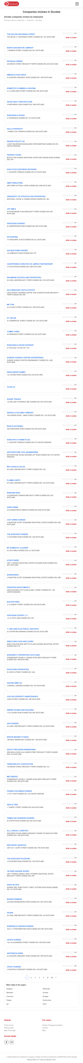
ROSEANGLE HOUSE (16, 115)
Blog (43, 1030)
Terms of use (8, 1025)
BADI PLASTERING (15, 426)
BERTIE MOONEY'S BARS (18, 737)
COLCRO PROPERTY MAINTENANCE (22, 696)
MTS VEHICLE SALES (16, 466)
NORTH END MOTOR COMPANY (20, 47)
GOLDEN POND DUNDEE (17, 250)
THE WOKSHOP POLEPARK (18, 858)
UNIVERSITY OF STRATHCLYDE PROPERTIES (26, 196)
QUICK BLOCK (13, 884)
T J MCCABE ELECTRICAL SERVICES (23, 629)
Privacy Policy (32, 1059)
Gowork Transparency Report (52, 1025)
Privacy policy (9, 1028)
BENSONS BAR (13, 492)
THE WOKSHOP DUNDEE (17, 534)
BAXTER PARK (13, 602)
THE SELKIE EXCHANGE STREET (21, 34)
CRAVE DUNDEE (14, 939)
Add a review (71, 37)
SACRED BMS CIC (14, 683)
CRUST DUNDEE (14, 966)
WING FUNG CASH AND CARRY (20, 641)
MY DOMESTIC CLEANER (17, 547)
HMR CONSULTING (15, 183)
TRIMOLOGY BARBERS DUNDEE (20, 818)
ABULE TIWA (12, 804)
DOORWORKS (13, 575)
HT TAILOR (11, 318)
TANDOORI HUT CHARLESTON (20, 764)
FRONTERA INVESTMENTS (18, 587)
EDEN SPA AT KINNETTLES (18, 439)
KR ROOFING (12, 237)
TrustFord (11, 387)
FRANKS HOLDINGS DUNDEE (19, 791)
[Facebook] (6, 1042)
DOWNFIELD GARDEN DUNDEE (20, 926)
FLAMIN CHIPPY (14, 480)
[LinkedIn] (12, 1042)
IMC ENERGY (12, 776)
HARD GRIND (12, 507)
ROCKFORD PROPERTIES (18, 669)
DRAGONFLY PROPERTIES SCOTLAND (23, 655)
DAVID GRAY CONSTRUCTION (19, 101)
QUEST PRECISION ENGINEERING (21, 749)
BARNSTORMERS (14, 899)
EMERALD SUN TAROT (16, 74)
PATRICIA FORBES (15, 61)
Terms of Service (46, 1059)
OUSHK (10, 912)
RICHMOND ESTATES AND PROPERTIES (24, 277)
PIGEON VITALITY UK (16, 141)
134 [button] (52, 977)
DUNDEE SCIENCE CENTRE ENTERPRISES (25, 357)
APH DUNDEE (13, 723)
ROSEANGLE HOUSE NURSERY (20, 345)
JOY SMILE (11, 209)
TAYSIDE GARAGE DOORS (18, 871)
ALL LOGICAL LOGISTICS (17, 830)
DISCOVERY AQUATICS (16, 845)
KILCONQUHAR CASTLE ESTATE (21, 290)
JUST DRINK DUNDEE (16, 519)
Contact (45, 1028)
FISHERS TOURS (14, 155)
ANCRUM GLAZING (15, 953)
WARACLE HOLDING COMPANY (20, 412)
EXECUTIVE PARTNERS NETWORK (22, 169)
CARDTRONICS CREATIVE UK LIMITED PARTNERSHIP (30, 264)
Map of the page (9, 1030)
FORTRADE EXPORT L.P (17, 615)
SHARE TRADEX (14, 399)
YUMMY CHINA (13, 331)
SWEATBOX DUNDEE (16, 223)
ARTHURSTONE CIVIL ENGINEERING (22, 452)
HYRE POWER (13, 560)
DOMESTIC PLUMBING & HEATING (21, 88)
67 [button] (48, 977)
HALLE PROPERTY (15, 129)
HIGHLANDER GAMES (16, 372)
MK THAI (10, 304)
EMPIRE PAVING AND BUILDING (20, 710)
